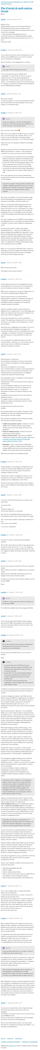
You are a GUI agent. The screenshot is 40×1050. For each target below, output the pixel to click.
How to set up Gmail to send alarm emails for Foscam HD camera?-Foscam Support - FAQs (18, 439)
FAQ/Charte (18, 1038)
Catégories (10, 1038)
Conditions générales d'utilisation (10, 1041)
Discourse (12, 1045)
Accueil (3, 1038)
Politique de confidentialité (29, 1041)
